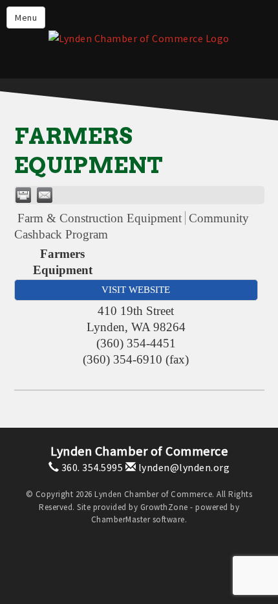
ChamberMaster (121, 519)
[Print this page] (23, 195)
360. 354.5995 (91, 467)
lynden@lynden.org (183, 467)
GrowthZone (164, 507)
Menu (26, 17)
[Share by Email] (44, 195)
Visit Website (136, 289)
